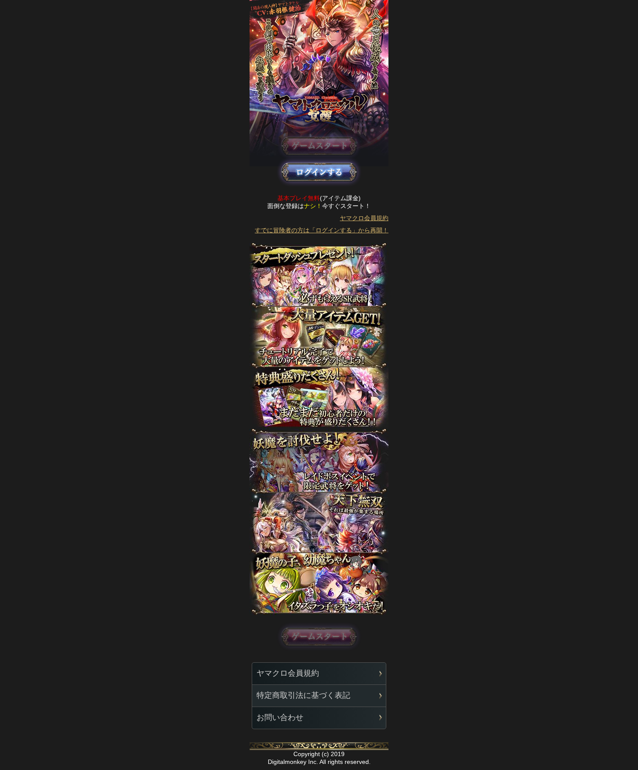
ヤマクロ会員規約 (364, 218)
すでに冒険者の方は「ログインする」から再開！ (321, 230)
